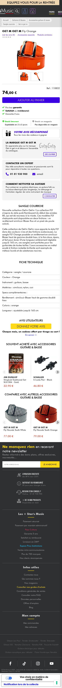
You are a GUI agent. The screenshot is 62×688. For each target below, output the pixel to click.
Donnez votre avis (31, 326)
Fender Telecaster (47, 641)
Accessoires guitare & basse (39, 20)
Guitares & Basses (18, 20)
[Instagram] (38, 663)
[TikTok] (24, 663)
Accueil (6, 20)
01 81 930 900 (36, 494)
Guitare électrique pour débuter (31, 648)
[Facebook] (10, 663)
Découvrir (50, 154)
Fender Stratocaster (30, 641)
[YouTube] (51, 663)
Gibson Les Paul (13, 641)
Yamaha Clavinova (22, 644)
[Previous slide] (4, 372)
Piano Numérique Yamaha (46, 652)
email (40, 173)
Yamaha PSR (37, 644)
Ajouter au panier (31, 100)
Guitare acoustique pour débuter (19, 652)
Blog (31, 607)
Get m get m (23, 24)
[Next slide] (58, 372)
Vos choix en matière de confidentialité (34, 678)
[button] (24, 76)
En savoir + (31, 335)
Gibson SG (8, 644)
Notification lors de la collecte (21, 684)
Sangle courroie (9, 24)
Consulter (49, 196)
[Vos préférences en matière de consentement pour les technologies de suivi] (57, 683)
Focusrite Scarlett (51, 644)
